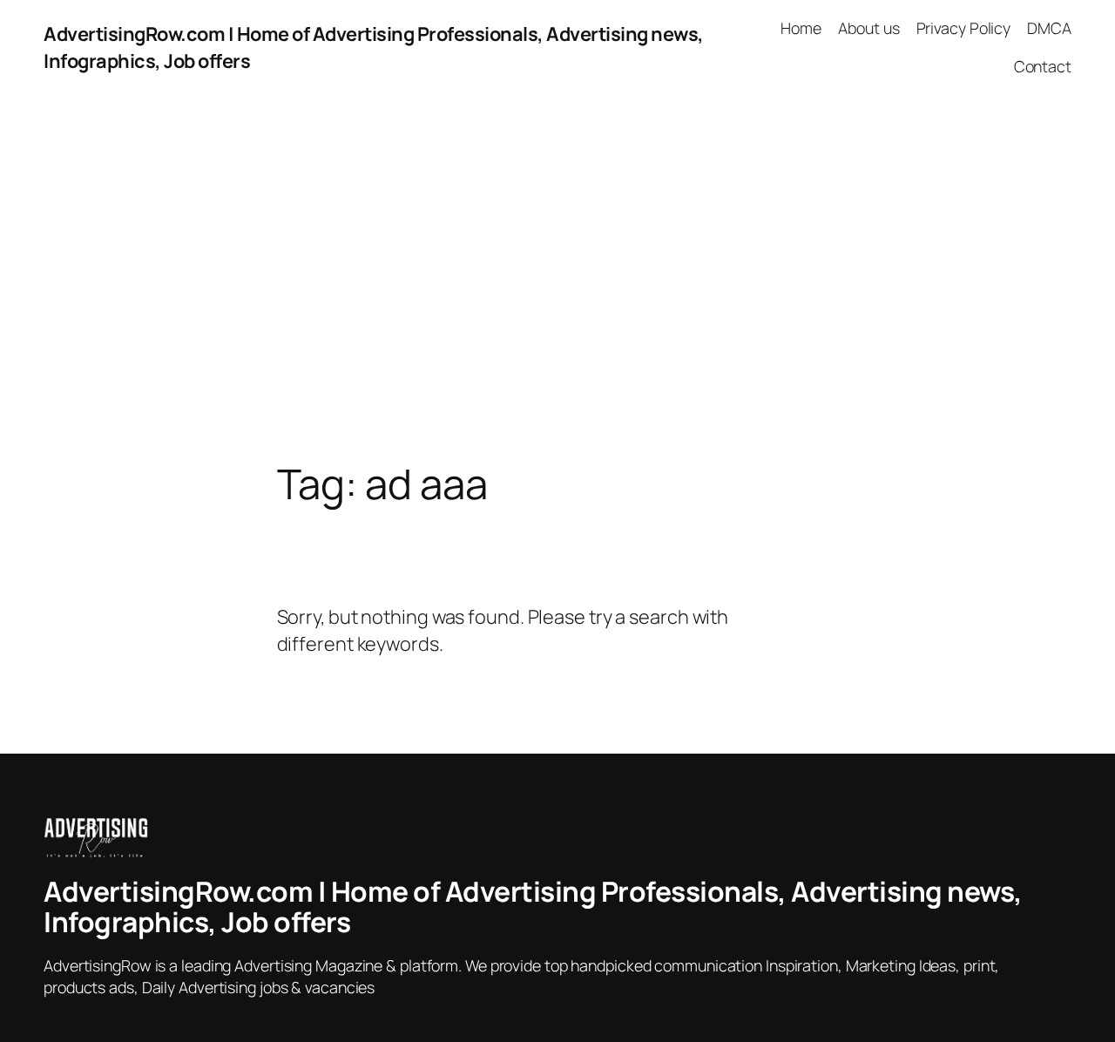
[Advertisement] (557, 278)
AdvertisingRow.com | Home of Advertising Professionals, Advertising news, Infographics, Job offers (533, 907)
